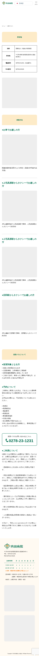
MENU (36, 3)
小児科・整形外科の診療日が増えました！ (17, 570)
